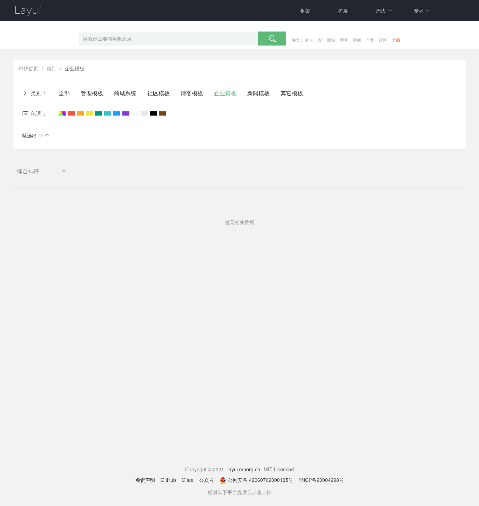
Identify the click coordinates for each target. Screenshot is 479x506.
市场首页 (28, 68)
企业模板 (225, 93)
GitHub (168, 479)
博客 (344, 40)
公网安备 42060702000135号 (261, 479)
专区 (419, 10)
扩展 (343, 10)
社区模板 (158, 93)
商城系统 (125, 93)
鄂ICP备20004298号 (321, 479)
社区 (383, 40)
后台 (309, 40)
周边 (381, 10)
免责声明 (145, 479)
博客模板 (192, 93)
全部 (396, 40)
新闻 (357, 40)
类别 (51, 68)
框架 (305, 10)
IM (320, 40)
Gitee (188, 479)
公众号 (206, 479)
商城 (331, 40)
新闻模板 (258, 93)
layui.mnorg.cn (244, 469)
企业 (370, 40)
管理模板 (92, 93)
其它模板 (292, 93)
